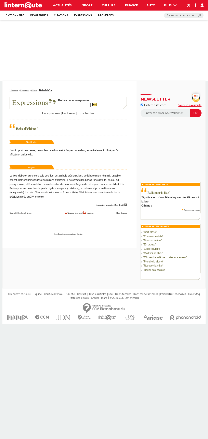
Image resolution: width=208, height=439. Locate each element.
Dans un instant (152, 240)
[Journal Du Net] (63, 317)
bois (15, 175)
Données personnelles (145, 294)
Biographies (39, 15)
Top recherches (85, 113)
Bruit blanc (150, 231)
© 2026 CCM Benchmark (124, 298)
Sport (87, 5)
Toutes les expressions (192, 210)
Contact (79, 234)
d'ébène (22, 175)
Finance (131, 5)
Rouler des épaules (154, 269)
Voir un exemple (190, 105)
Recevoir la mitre (153, 265)
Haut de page (121, 213)
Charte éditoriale (53, 294)
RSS (110, 294)
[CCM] (42, 317)
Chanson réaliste (153, 236)
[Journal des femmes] (17, 317)
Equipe (37, 294)
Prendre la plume (153, 261)
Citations (61, 15)
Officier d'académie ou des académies (165, 257)
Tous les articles (97, 294)
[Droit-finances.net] (84, 317)
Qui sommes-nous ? (19, 294)
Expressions (83, 15)
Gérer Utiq (194, 294)
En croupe (149, 244)
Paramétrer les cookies (173, 294)
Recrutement (123, 294)
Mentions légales (79, 298)
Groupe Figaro (99, 298)
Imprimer (90, 213)
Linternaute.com (154, 105)
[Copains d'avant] (107, 317)
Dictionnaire (14, 15)
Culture (108, 5)
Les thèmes (68, 113)
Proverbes (105, 15)
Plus (168, 5)
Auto (150, 5)
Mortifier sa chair (153, 253)
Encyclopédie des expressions (64, 234)
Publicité (70, 294)
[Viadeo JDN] (130, 317)
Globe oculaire (152, 248)
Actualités (62, 5)
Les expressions (51, 113)
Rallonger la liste (158, 192)
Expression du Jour (156, 184)
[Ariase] (154, 317)
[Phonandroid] (186, 317)
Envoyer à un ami (74, 213)
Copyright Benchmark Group (20, 213)
